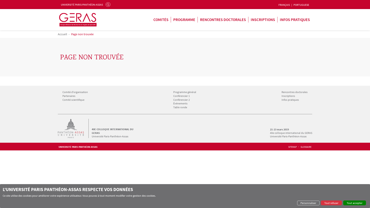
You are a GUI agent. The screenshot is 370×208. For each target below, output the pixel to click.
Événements (180, 103)
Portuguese (301, 5)
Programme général (184, 92)
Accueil (62, 34)
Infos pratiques (295, 19)
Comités (160, 19)
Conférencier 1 (181, 96)
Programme (184, 19)
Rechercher (108, 4)
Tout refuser (331, 203)
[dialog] (185, 196)
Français (284, 5)
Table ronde (180, 107)
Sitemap (292, 147)
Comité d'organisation (75, 92)
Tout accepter (354, 203)
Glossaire (306, 147)
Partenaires (68, 96)
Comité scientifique (73, 99)
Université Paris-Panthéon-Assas (82, 4)
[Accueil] (75, 128)
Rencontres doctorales (223, 19)
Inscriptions (263, 19)
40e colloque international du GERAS (112, 130)
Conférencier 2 (181, 99)
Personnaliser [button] (308, 203)
